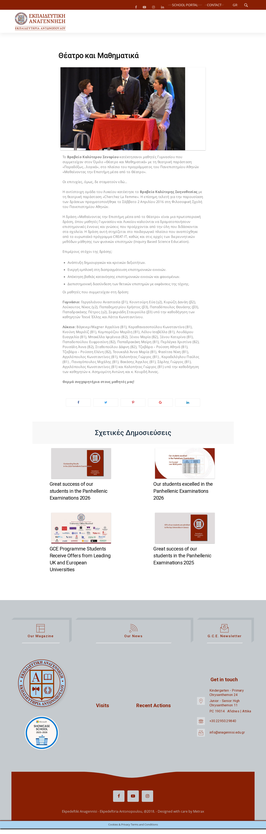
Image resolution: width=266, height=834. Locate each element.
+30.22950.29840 (222, 723)
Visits (102, 707)
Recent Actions (153, 707)
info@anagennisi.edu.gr (227, 734)
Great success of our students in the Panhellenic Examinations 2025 (182, 557)
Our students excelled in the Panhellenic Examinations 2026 (183, 493)
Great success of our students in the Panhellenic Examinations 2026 (78, 493)
